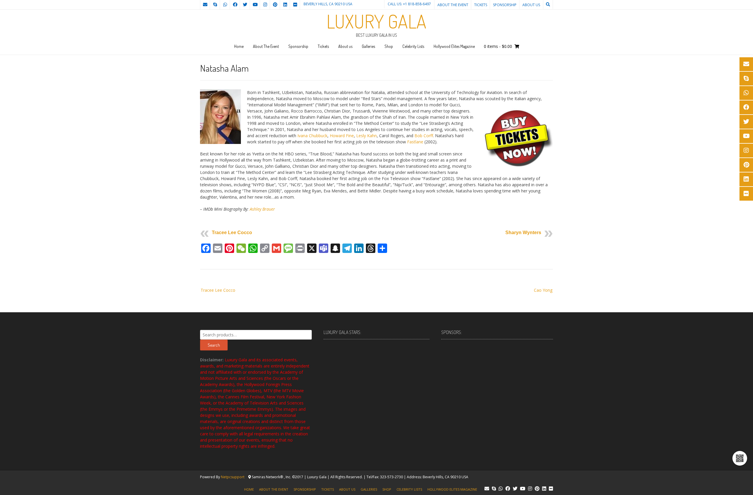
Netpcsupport (232, 476)
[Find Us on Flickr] (295, 4)
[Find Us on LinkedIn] (285, 4)
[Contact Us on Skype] (215, 4)
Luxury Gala (376, 21)
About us (531, 4)
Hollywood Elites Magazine (454, 46)
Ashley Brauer (262, 209)
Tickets (480, 4)
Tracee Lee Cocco (232, 232)
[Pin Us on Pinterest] (275, 4)
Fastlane (415, 142)
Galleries (368, 46)
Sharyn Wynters (523, 232)
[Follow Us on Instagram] (265, 4)
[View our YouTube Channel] (255, 4)
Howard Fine (342, 135)
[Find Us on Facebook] (235, 4)
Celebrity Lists (413, 46)
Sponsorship (505, 4)
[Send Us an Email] (205, 4)
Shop (388, 46)
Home (239, 46)
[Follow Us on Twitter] (245, 4)
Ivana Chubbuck (312, 135)
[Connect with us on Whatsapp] (225, 4)
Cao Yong (543, 290)
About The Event (452, 4)
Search (214, 345)
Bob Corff (423, 135)
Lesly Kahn (366, 135)
